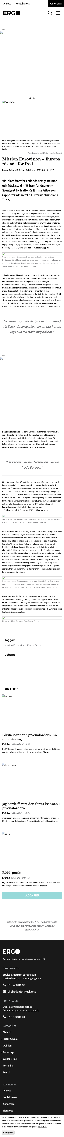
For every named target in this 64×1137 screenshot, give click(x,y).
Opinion (7, 1045)
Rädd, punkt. (12, 872)
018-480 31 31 (16, 1017)
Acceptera (8, 1132)
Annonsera (56, 3)
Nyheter (7, 1032)
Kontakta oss (23, 3)
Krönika (20, 170)
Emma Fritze (34, 645)
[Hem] (12, 13)
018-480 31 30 (16, 985)
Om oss (7, 3)
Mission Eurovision (14, 645)
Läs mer (46, 752)
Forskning (8, 1065)
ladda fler (32, 895)
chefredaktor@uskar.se (22, 991)
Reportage (8, 1052)
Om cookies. (42, 1127)
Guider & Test (10, 1059)
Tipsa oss (8, 1110)
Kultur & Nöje (10, 1039)
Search (6, 1072)
